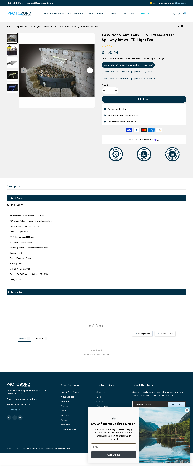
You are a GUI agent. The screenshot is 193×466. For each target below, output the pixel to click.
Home (9, 26)
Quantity (106, 85)
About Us (100, 392)
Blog (98, 397)
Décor (63, 410)
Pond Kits (65, 424)
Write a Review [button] (166, 333)
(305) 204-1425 (15, 3)
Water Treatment (69, 429)
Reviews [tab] (22, 338)
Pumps (64, 420)
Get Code (113, 455)
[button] (96, 198)
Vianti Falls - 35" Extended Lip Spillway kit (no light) (128, 65)
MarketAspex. (63, 448)
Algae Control (67, 397)
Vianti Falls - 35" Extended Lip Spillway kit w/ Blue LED (129, 71)
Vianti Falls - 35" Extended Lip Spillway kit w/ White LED (130, 78)
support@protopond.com (40, 3)
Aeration (65, 401)
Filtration (65, 415)
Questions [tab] (39, 338)
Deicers (64, 406)
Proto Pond (20, 448)
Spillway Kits (23, 26)
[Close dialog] (187, 410)
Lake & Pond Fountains (71, 392)
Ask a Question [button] (144, 333)
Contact (100, 401)
